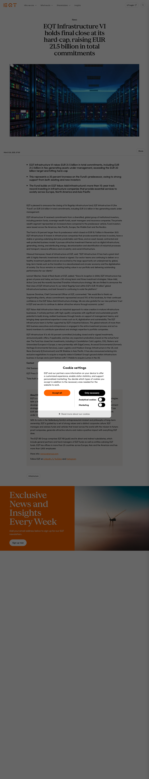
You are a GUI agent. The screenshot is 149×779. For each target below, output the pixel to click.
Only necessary (92, 392)
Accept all (57, 392)
